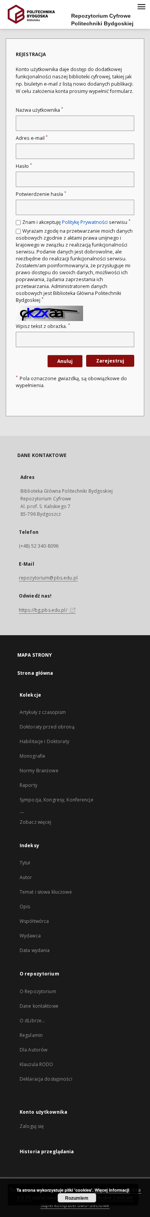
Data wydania (35, 950)
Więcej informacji (112, 1190)
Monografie (32, 756)
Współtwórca (34, 921)
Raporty (28, 785)
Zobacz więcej (36, 822)
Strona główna (35, 673)
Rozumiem (76, 1197)
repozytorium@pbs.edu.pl (48, 578)
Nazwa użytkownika (39, 110)
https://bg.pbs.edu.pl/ (43, 610)
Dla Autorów (33, 1049)
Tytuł (25, 862)
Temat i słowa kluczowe (46, 892)
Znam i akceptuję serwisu (76, 222)
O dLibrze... (32, 1020)
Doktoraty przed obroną (47, 727)
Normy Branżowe (39, 770)
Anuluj (65, 361)
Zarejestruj (110, 361)
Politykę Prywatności (85, 222)
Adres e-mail (32, 138)
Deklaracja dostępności (46, 1079)
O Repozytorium (38, 991)
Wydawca (30, 935)
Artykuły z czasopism (43, 712)
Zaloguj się (32, 1126)
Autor (26, 877)
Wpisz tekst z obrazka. (43, 326)
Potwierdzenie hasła (41, 194)
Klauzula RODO (36, 1064)
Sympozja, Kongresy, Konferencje (56, 799)
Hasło (24, 166)
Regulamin (31, 1035)
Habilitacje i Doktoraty (44, 741)
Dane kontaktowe (39, 1006)
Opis (25, 906)
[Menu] (141, 6)
